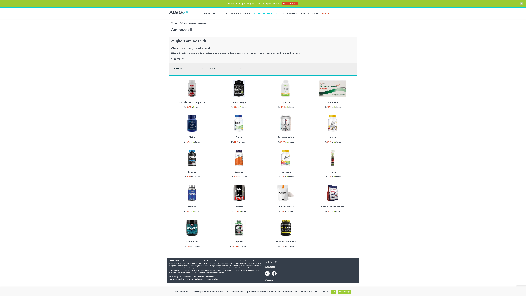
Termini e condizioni (177, 279)
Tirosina (192, 206)
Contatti (270, 266)
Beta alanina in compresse (192, 102)
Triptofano (286, 102)
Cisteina (239, 172)
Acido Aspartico (286, 137)
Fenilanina (286, 172)
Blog (303, 13)
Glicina (192, 137)
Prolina (238, 137)
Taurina (332, 172)
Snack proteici (239, 13)
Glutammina (192, 241)
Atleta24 (174, 23)
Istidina (332, 137)
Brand (315, 13)
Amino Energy (239, 102)
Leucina (192, 172)
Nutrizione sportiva (265, 13)
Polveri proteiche (214, 13)
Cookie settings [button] (344, 292)
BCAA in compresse (286, 241)
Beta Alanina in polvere (332, 206)
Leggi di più (176, 59)
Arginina (239, 241)
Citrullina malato (286, 206)
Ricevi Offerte (289, 3)
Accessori (289, 13)
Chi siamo (271, 261)
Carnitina (239, 206)
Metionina (333, 102)
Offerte (327, 13)
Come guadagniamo (196, 279)
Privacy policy (212, 279)
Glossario (269, 280)
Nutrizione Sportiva (188, 23)
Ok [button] (334, 292)
